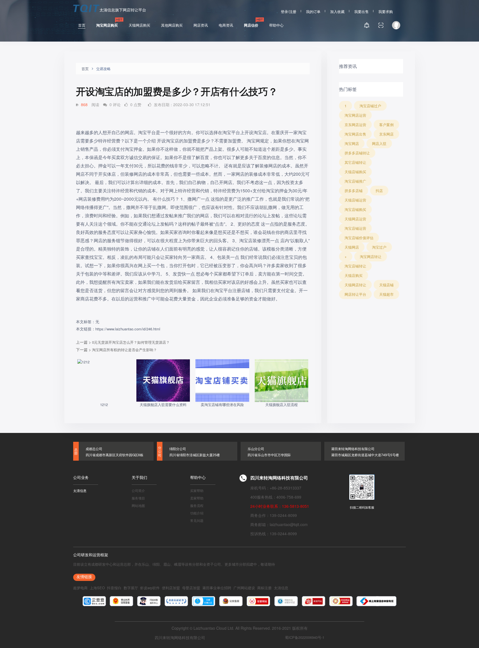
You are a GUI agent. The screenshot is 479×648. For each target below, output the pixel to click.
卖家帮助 (196, 498)
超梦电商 (80, 587)
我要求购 (385, 10)
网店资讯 (200, 25)
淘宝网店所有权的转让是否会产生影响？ (124, 349)
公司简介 (138, 490)
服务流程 (196, 505)
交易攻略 (103, 68)
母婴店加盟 (191, 587)
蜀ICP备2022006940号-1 (304, 637)
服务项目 (138, 498)
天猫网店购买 (139, 25)
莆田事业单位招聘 (216, 587)
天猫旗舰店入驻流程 (281, 404)
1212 (104, 404)
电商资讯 (226, 25)
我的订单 (313, 10)
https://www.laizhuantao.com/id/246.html (127, 328)
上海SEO (97, 587)
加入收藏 (337, 10)
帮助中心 (276, 25)
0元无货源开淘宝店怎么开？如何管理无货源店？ (131, 342)
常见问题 (196, 520)
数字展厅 (131, 587)
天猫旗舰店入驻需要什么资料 (163, 404)
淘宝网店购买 (107, 25)
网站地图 (138, 505)
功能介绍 (196, 513)
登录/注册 (288, 10)
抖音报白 (114, 587)
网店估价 (251, 25)
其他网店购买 (172, 25)
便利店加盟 (171, 587)
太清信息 (79, 490)
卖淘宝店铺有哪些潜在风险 (222, 404)
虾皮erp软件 (150, 587)
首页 (81, 25)
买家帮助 (196, 490)
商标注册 (264, 587)
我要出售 (361, 10)
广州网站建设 (244, 587)
